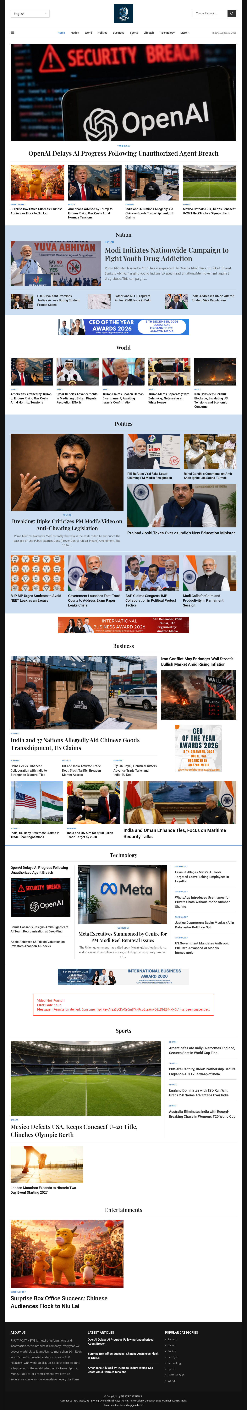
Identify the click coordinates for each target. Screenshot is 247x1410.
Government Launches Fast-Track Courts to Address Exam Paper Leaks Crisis (94, 600)
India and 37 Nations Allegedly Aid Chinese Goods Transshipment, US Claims (149, 213)
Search (232, 13)
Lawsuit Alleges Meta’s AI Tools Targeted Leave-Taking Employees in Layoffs (202, 876)
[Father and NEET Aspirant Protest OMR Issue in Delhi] (99, 301)
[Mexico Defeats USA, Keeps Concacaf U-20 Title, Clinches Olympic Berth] (210, 190)
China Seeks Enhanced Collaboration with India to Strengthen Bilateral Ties (29, 770)
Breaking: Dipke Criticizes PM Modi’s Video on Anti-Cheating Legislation (67, 524)
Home (61, 32)
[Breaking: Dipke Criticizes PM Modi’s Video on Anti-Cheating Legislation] (67, 491)
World (88, 32)
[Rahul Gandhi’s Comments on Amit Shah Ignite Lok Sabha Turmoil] (210, 457)
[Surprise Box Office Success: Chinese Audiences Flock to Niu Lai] (37, 190)
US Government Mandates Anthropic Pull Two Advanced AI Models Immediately (202, 948)
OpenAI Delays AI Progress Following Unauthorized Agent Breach (123, 153)
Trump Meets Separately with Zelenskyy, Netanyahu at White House (168, 398)
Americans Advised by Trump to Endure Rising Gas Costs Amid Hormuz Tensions (90, 213)
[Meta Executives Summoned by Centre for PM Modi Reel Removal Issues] (122, 912)
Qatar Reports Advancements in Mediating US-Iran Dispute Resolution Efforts (77, 398)
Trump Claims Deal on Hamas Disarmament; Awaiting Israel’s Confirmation (123, 398)
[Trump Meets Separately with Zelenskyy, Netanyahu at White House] (169, 381)
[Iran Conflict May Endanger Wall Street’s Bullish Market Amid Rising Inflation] (198, 688)
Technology (167, 32)
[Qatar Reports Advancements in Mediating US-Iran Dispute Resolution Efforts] (78, 381)
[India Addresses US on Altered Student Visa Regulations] (176, 301)
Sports (134, 32)
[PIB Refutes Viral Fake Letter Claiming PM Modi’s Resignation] (153, 457)
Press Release (176, 1375)
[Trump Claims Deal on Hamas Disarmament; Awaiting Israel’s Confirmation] (123, 381)
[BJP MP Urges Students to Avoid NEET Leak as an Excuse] (37, 579)
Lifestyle (149, 32)
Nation (75, 32)
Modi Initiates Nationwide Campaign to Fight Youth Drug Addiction (167, 254)
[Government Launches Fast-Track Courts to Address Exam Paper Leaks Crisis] (95, 581)
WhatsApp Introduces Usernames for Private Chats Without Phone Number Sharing (202, 902)
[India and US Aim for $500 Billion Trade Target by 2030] (93, 810)
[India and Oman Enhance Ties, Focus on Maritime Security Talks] (180, 810)
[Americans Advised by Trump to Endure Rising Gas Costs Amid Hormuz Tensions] (95, 192)
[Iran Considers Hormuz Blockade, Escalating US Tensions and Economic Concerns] (215, 383)
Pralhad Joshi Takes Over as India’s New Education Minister (181, 533)
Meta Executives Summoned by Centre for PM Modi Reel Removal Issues (123, 937)
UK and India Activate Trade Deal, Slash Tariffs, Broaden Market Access (81, 770)
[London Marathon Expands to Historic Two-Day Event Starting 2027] (47, 1170)
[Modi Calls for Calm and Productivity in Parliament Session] (210, 581)
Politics (102, 32)
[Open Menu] (12, 32)
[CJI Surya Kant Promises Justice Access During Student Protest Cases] (22, 301)
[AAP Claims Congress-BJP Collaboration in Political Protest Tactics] (152, 581)
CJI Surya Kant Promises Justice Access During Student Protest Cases (58, 300)
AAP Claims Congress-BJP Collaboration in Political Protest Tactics (150, 600)
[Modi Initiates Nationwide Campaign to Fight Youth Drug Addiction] (56, 263)
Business (118, 32)
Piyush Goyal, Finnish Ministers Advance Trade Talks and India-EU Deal (135, 770)
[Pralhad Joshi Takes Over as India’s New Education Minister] (181, 510)
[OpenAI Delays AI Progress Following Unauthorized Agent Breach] (123, 100)
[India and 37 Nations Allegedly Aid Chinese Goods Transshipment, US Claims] (152, 192)
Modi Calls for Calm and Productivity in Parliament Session (203, 600)
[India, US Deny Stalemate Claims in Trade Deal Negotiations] (37, 810)
